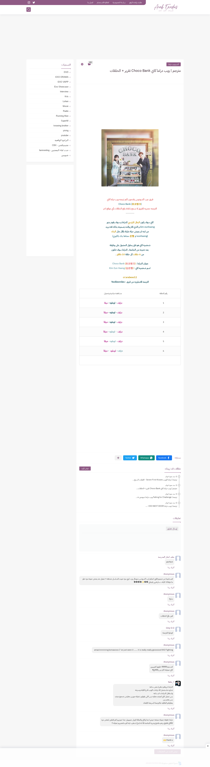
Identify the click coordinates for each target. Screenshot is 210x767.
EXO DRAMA (61, 77)
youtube (64, 135)
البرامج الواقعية (61, 140)
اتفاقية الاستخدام (103, 2)
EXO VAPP (63, 82)
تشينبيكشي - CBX (60, 145)
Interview (64, 91)
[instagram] (29, 2)
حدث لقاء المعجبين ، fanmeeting (53, 150)
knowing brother (61, 125)
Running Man (62, 116)
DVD (66, 72)
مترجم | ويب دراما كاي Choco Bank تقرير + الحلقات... (156, 488)
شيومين (64, 155)
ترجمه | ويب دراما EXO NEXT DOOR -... (161, 506)
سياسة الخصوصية (119, 2)
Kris (66, 96)
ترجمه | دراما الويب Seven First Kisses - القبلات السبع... (155, 479)
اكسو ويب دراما (173, 64)
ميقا (106, 303)
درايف (119, 303)
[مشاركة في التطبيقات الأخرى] (118, 457)
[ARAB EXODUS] (166, 6)
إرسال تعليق (172, 528)
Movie (65, 106)
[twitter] (33, 2)
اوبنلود (113, 351)
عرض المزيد (85, 468)
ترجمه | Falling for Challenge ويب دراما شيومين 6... (156, 497)
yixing (65, 130)
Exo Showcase (61, 86)
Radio (65, 111)
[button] (164, 457)
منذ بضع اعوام (170, 477)
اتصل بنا (90, 2)
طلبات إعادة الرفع (135, 2)
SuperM (64, 120)
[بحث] (28, 9)
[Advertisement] (105, 37)
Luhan (65, 101)
